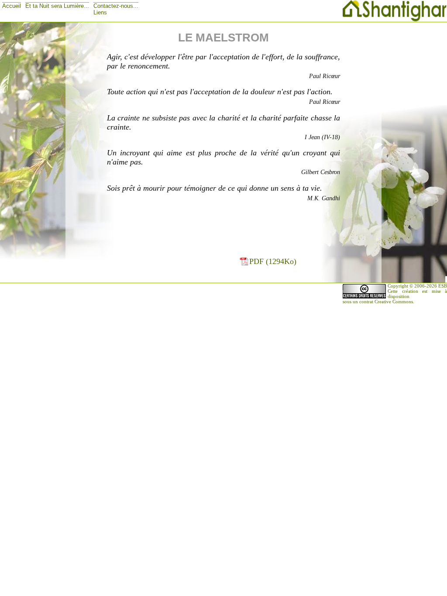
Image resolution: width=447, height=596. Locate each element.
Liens (100, 12)
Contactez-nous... (115, 6)
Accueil (11, 6)
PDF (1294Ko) (272, 261)
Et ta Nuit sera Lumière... (57, 6)
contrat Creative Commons (386, 301)
